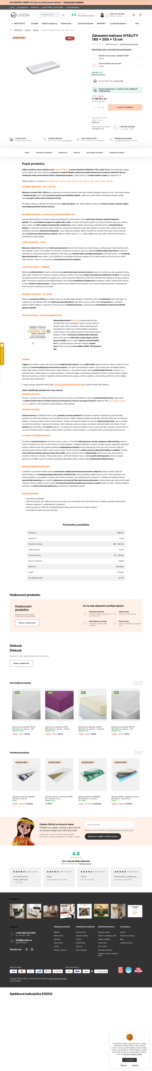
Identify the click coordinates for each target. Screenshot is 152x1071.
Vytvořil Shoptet (15, 981)
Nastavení (123, 1065)
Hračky (56, 946)
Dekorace (57, 939)
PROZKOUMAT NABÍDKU (74, 2)
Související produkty (94, 152)
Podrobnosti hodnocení (129, 44)
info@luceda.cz (24, 940)
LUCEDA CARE (118, 81)
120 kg (121, 561)
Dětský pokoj (80, 943)
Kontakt (122, 932)
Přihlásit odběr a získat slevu (102, 836)
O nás (12, 7)
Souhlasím (130, 1060)
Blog (121, 939)
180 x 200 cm (118, 544)
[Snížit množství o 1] (94, 107)
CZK (135, 7)
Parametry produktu (44, 152)
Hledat (63, 15)
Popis (27, 152)
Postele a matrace (60, 950)
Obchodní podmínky (105, 950)
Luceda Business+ (73, 7)
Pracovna (79, 946)
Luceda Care (102, 943)
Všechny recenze (85, 864)
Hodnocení (35, 7)
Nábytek (57, 932)
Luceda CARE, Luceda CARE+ (52, 7)
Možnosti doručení (98, 74)
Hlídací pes (96, 122)
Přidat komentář (21, 663)
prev (136, 683)
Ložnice (78, 939)
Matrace (120, 533)
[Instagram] (32, 949)
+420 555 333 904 (127, 127)
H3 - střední (119, 555)
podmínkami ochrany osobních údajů (120, 830)
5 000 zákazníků (66, 140)
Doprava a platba (104, 932)
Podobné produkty (117, 152)
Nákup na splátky (104, 939)
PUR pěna (120, 566)
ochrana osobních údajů (132, 1054)
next (140, 683)
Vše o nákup (102, 946)
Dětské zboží (58, 936)
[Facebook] (26, 949)
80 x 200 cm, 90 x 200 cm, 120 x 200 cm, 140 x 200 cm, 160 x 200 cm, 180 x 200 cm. (79, 181)
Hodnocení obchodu (127, 936)
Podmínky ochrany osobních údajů (108, 954)
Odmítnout (135, 1065)
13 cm (121, 550)
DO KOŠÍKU (128, 107)
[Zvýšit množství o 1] (103, 107)
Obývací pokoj (81, 932)
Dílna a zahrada (81, 950)
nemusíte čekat (122, 140)
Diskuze (77, 152)
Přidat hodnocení (27, 623)
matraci (79, 234)
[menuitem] (19, 23)
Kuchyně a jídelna (82, 936)
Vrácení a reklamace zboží (107, 936)
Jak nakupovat (22, 7)
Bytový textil (58, 943)
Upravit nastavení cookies (58, 978)
